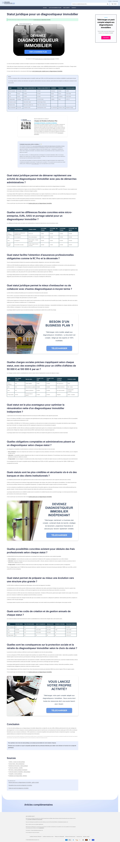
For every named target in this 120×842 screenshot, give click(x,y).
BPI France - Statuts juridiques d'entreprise (18, 769)
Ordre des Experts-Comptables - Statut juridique (19, 771)
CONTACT (74, 7)
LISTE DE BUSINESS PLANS (55, 7)
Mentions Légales (86, 836)
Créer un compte (115, 1)
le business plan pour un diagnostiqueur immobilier (41, 19)
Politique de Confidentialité (59, 836)
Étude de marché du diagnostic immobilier (18, 788)
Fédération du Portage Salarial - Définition (18, 775)
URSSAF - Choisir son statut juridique (17, 761)
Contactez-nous (79, 836)
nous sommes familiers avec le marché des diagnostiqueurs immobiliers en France (48, 146)
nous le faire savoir (35, 163)
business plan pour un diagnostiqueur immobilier (44, 58)
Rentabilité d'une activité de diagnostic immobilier (20, 785)
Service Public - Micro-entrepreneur (16, 763)
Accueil (45, 7)
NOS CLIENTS (66, 7)
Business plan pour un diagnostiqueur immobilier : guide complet (24, 782)
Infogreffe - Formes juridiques (15, 773)
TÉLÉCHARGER (106, 37)
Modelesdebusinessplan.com (34, 839)
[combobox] (90, 4)
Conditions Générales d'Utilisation (36, 836)
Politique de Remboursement (70, 836)
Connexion (110, 1)
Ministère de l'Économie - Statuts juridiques (18, 765)
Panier (115, 3)
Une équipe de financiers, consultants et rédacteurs (45, 123)
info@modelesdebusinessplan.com (37, 830)
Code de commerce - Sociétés (16, 767)
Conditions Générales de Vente (48, 836)
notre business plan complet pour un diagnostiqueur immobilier (47, 71)
